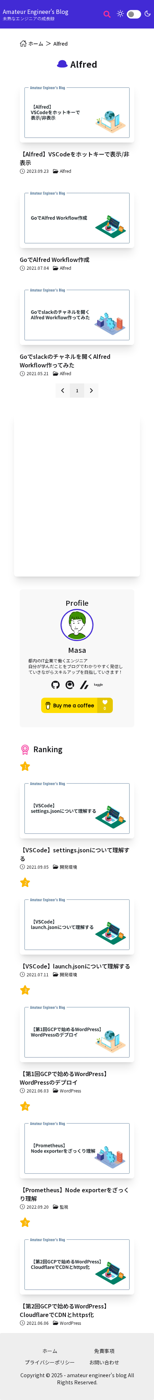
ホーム (49, 1350)
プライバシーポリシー (50, 1362)
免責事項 (104, 1350)
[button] (63, 390)
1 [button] (77, 390)
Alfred (60, 43)
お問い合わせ (104, 1362)
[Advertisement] (77, 494)
